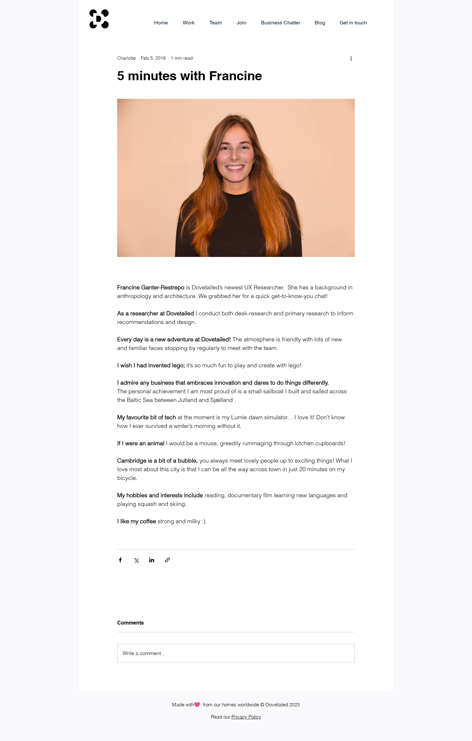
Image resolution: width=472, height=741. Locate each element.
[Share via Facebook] (120, 560)
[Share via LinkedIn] (152, 560)
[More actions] (351, 58)
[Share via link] (167, 560)
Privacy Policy (246, 717)
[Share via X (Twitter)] (136, 560)
